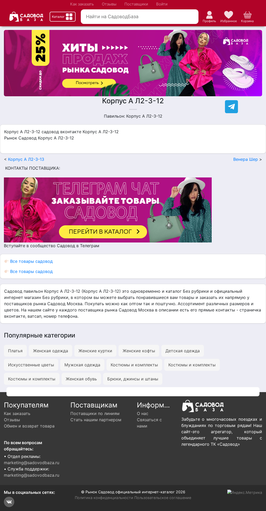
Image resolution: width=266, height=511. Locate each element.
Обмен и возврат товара (29, 426)
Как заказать (82, 4)
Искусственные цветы (31, 364)
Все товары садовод (31, 261)
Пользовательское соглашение (162, 497)
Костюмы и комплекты (134, 364)
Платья (15, 350)
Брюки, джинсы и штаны (132, 378)
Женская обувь (81, 378)
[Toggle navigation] (63, 17)
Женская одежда (50, 350)
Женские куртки (95, 350)
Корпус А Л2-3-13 (26, 159)
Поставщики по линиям (94, 413)
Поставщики (136, 4)
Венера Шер (245, 159)
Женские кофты (139, 350)
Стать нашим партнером (95, 419)
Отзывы (109, 4)
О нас (142, 413)
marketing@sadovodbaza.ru (31, 462)
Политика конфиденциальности (104, 497)
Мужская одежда (82, 364)
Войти (162, 4)
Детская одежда (182, 350)
